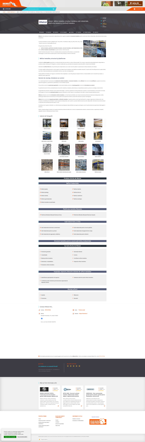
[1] (68, 366)
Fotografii (64, 32)
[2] (71, 366)
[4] (76, 366)
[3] (74, 366)
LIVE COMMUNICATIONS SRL (76, 436)
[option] (122, 3)
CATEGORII (8, 8)
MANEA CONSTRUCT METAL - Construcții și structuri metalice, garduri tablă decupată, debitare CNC (49, 395)
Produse (49, 32)
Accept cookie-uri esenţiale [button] (10, 436)
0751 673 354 (102, 356)
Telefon (79, 32)
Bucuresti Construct (95, 416)
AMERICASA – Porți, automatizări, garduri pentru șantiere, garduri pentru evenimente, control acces (95, 395)
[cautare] (53, 9)
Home (4, 12)
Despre (42, 32)
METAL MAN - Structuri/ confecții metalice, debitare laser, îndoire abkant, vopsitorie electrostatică (71, 395)
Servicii (56, 32)
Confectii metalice (11, 12)
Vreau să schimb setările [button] (22, 436)
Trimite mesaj (87, 32)
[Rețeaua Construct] (97, 424)
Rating (72, 32)
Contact (96, 32)
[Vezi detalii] (58, 406)
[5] (79, 366)
